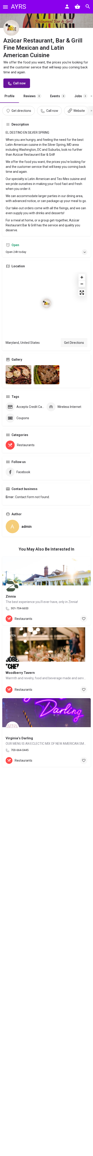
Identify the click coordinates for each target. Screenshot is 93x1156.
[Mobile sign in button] (67, 6)
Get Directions (74, 342)
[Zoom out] (82, 284)
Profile (9, 96)
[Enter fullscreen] (82, 292)
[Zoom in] (82, 277)
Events (57, 96)
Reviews (31, 96)
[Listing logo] (11, 28)
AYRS (18, 6)
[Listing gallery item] (18, 375)
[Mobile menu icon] (5, 6)
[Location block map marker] (46, 303)
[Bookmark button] (83, 618)
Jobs (80, 96)
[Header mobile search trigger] (88, 6)
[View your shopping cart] (77, 6)
